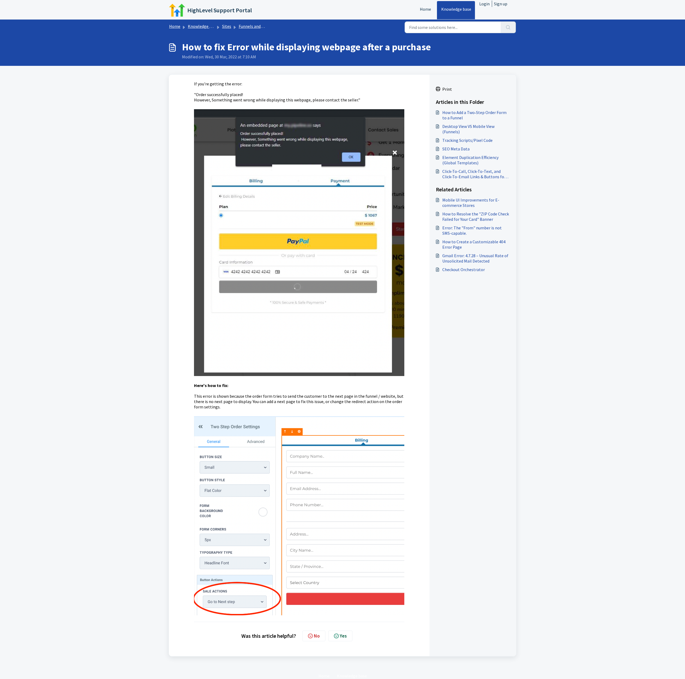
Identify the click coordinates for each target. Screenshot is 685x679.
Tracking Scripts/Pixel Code (467, 140)
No (317, 636)
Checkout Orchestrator (463, 269)
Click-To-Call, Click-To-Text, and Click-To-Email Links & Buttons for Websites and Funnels (474, 174)
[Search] (508, 27)
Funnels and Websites (258, 26)
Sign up (500, 3)
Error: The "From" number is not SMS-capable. (472, 230)
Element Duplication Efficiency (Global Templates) (470, 160)
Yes (343, 636)
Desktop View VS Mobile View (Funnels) (468, 129)
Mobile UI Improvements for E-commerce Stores (470, 202)
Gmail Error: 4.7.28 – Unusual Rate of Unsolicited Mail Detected (475, 258)
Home (425, 9)
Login (484, 3)
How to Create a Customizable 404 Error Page (473, 244)
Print (447, 89)
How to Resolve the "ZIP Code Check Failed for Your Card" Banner (475, 216)
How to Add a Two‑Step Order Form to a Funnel (474, 115)
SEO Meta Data (456, 148)
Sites (226, 26)
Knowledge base (456, 9)
